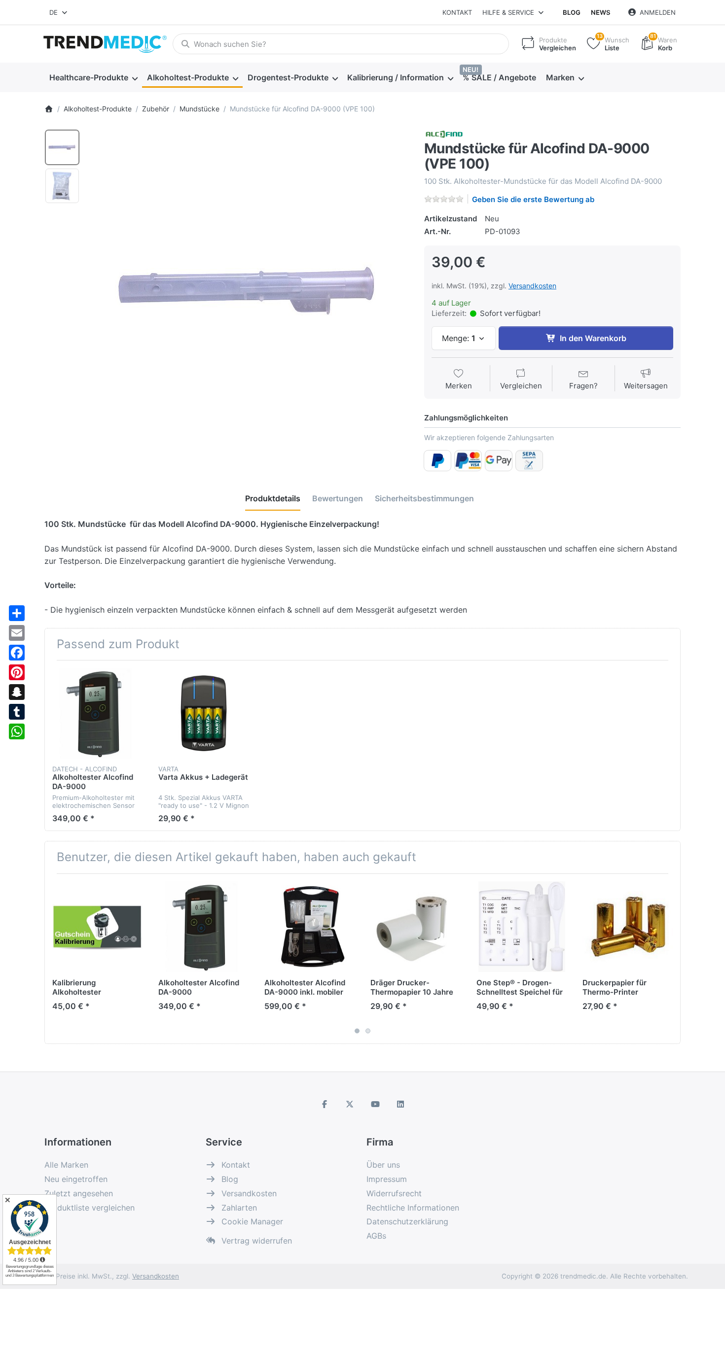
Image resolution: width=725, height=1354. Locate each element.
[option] (62, 147)
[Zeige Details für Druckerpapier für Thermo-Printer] (627, 926)
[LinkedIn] (401, 1104)
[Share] (17, 613)
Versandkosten (532, 285)
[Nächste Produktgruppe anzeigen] (669, 958)
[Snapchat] (17, 692)
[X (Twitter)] (350, 1104)
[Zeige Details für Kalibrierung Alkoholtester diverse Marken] (97, 926)
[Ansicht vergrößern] (248, 289)
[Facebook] (17, 652)
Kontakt (457, 12)
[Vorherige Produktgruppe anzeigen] (56, 958)
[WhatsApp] (17, 731)
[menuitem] (93, 78)
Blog (571, 12)
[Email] (17, 633)
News (600, 12)
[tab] (272, 498)
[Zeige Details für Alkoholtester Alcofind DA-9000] (97, 713)
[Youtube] (375, 1104)
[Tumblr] (17, 712)
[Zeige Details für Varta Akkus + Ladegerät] (203, 713)
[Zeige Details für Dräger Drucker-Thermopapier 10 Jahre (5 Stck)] (415, 926)
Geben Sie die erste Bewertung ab (533, 199)
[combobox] (58, 12)
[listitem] (248, 289)
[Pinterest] (17, 672)
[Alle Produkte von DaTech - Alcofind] (444, 134)
